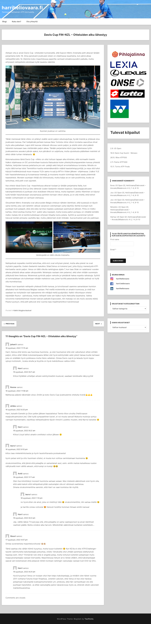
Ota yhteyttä (32, 21)
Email (113, 249)
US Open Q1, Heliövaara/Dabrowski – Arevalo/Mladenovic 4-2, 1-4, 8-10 (124, 209)
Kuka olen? (16, 21)
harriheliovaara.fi (22, 7)
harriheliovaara (122, 279)
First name (114, 239)
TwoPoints (89, 619)
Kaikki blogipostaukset (22, 310)
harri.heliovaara (123, 283)
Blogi (4, 21)
